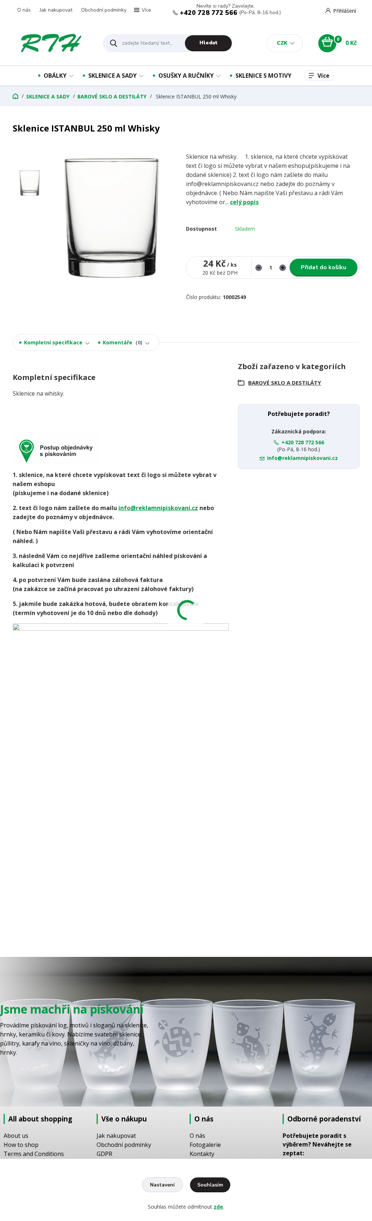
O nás (24, 10)
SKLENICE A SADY (112, 76)
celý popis (244, 202)
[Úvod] (51, 43)
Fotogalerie (205, 1145)
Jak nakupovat (56, 10)
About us (16, 1136)
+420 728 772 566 (208, 12)
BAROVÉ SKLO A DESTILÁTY (111, 96)
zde (218, 1206)
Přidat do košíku (323, 267)
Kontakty (202, 1154)
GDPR (104, 1154)
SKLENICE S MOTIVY (263, 76)
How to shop (21, 1145)
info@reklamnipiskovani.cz (158, 508)
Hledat (208, 42)
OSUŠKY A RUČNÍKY (186, 76)
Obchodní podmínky (103, 10)
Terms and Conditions (34, 1154)
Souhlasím (210, 1184)
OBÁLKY (55, 76)
